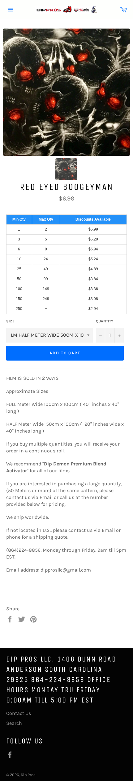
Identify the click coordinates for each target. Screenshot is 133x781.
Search (14, 723)
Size (10, 321)
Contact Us (18, 713)
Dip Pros (28, 774)
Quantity (104, 321)
